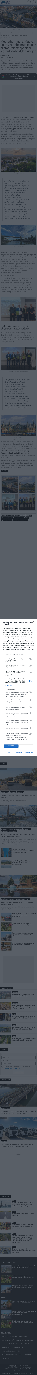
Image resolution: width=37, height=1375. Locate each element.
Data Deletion (8, 752)
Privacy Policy (29, 752)
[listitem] (18, 655)
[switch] (30, 659)
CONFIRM (11, 746)
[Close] (33, 622)
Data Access (18, 752)
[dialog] (18, 687)
